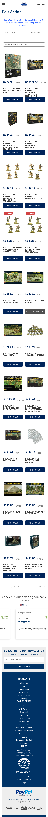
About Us (24, 683)
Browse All (24, 712)
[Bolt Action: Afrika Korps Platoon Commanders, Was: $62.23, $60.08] (13, 224)
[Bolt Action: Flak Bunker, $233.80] (13, 489)
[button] (24, 33)
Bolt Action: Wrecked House (10, 301)
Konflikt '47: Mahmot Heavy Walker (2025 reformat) (10, 567)
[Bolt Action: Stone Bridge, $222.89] (35, 277)
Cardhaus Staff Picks (24, 731)
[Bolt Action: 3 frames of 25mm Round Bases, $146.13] (35, 436)
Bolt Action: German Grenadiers (34, 354)
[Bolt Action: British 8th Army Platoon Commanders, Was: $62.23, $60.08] (35, 224)
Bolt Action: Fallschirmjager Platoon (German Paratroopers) (33, 408)
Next (41, 586)
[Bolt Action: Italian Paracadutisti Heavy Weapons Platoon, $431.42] (13, 118)
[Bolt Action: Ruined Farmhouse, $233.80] (35, 489)
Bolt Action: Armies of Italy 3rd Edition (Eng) (13, 90)
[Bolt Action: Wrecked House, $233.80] (13, 277)
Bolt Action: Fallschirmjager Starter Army (11, 408)
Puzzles (24, 737)
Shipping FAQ (24, 689)
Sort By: (7, 44)
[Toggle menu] (3, 3)
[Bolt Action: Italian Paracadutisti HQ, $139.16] (35, 171)
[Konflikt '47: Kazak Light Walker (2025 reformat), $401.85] (35, 542)
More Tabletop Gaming (24, 728)
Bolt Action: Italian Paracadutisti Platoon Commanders (10, 198)
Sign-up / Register (24, 779)
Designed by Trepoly (24, 801)
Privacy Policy (24, 696)
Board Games (24, 715)
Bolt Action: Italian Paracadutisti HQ (33, 196)
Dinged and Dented (24, 740)
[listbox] (19, 44)
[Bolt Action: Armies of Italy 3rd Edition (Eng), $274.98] (13, 65)
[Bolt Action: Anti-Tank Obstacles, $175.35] (13, 330)
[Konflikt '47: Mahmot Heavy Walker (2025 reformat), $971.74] (13, 542)
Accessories (24, 724)
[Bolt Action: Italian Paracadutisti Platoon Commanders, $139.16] (13, 171)
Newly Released (24, 709)
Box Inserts (24, 734)
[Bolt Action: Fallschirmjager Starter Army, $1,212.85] (13, 383)
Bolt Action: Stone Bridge (34, 301)
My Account (24, 776)
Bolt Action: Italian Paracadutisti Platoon (32, 144)
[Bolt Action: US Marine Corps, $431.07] (13, 436)
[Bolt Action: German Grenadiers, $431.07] (35, 330)
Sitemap (24, 699)
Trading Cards (24, 718)
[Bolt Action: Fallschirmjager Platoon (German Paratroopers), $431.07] (35, 383)
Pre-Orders (24, 706)
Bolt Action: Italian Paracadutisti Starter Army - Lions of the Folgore (32, 93)
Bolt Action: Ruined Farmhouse (35, 513)
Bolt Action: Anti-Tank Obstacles (12, 354)
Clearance (24, 743)
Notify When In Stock (35, 311)
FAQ (24, 686)
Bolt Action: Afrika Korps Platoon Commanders (12, 249)
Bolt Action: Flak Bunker (11, 513)
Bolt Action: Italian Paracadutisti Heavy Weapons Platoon (10, 145)
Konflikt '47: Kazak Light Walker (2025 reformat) (34, 566)
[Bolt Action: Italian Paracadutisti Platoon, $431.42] (35, 118)
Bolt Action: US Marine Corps (11, 460)
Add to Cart (13, 99)
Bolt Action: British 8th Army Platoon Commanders (33, 250)
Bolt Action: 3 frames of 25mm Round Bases (32, 461)
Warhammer (24, 721)
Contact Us (24, 692)
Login (24, 783)
